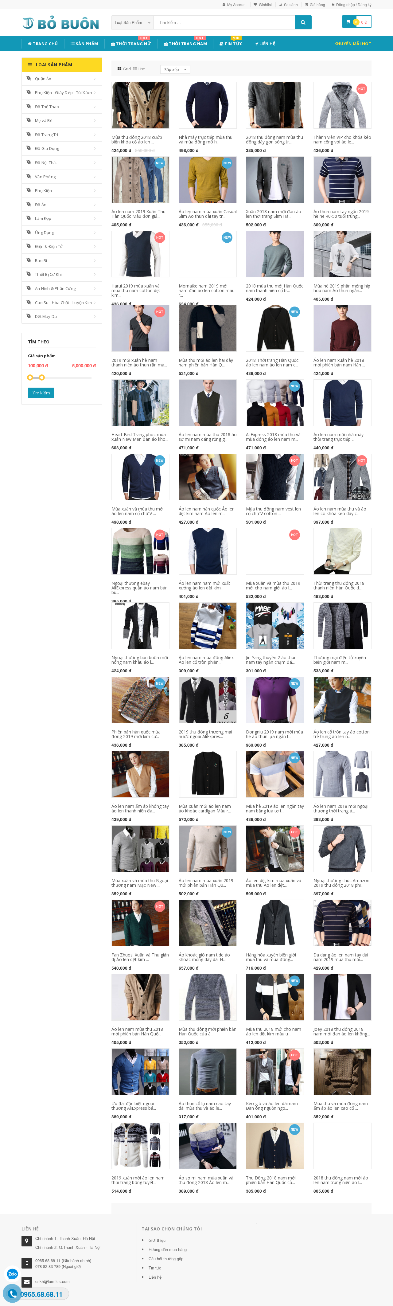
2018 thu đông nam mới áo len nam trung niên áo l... (340, 1180)
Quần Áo (43, 78)
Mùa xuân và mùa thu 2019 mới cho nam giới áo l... (273, 585)
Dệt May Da (46, 316)
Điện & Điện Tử (49, 246)
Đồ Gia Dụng (47, 148)
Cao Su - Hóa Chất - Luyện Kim (63, 302)
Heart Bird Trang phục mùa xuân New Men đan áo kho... (139, 437)
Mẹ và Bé (44, 120)
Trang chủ (45, 43)
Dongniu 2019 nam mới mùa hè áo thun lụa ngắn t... (274, 734)
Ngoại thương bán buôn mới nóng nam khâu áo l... (139, 660)
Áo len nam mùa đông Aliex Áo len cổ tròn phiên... (206, 660)
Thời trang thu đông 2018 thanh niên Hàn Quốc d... (338, 585)
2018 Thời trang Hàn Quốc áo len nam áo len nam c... (272, 362)
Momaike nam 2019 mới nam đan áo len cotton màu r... (207, 290)
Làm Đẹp (43, 218)
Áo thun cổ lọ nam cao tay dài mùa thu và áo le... (205, 1106)
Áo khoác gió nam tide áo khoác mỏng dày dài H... (204, 957)
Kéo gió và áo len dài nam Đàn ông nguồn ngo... (272, 1106)
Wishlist (265, 4)
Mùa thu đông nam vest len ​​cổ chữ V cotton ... (274, 511)
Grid (127, 69)
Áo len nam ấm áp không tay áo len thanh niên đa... (140, 808)
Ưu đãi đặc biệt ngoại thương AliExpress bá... (133, 1106)
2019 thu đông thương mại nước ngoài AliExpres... (205, 734)
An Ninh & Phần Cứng (55, 288)
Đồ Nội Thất (46, 162)
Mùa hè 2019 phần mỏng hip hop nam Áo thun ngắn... (341, 288)
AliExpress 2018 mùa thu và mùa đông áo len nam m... (273, 437)
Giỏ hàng (317, 4)
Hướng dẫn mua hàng (168, 1249)
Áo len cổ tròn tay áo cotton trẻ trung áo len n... (341, 734)
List (141, 69)
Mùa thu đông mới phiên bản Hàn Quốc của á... (207, 1031)
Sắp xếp (172, 69)
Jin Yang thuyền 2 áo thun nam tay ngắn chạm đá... (271, 660)
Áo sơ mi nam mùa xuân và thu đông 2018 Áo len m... (206, 1180)
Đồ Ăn (40, 204)
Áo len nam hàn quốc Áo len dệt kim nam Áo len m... (207, 511)
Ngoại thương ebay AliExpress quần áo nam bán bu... (139, 588)
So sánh (291, 4)
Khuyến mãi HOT (353, 43)
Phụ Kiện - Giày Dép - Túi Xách (63, 92)
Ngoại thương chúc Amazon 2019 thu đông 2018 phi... (341, 883)
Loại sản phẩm (129, 22)
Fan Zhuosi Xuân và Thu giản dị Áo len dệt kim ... (140, 957)
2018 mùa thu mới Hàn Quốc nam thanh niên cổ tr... (274, 288)
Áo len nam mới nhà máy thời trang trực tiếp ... (338, 437)
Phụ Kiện (43, 190)
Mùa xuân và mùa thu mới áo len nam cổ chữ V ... (137, 511)
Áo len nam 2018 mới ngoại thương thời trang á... (340, 808)
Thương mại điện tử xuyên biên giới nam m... (339, 660)
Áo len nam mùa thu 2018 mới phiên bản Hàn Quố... (137, 1031)
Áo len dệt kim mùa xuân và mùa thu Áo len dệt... (273, 883)
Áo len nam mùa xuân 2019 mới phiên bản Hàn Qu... (206, 883)
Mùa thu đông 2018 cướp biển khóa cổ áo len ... (136, 139)
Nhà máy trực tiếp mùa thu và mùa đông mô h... (205, 139)
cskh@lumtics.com (52, 1281)
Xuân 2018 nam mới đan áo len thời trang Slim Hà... (273, 214)
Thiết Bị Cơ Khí (48, 274)
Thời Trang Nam (187, 42)
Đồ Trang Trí (46, 134)
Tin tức (233, 42)
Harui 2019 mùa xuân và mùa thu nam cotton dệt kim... (135, 290)
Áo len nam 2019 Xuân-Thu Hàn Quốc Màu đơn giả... (138, 214)
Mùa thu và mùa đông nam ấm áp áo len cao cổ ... (340, 1106)
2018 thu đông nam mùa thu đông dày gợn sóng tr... (274, 139)
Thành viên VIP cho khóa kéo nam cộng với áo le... (342, 139)
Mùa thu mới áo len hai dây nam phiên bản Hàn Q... (206, 362)
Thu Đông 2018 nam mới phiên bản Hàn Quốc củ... (271, 1180)
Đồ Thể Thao (47, 106)
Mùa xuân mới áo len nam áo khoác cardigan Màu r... (205, 808)
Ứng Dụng (44, 232)
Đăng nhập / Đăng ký (354, 4)
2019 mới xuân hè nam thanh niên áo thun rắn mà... (139, 362)
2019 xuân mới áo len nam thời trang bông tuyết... (138, 1180)
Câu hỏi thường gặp (166, 1258)
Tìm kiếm (41, 392)
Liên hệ (266, 43)
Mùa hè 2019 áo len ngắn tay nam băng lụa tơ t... (275, 808)
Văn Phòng (45, 176)
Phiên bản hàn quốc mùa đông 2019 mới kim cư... (136, 734)
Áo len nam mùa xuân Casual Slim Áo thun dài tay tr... (208, 214)
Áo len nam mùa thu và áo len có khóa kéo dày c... (339, 511)
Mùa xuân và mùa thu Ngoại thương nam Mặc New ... (139, 883)
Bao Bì (41, 260)
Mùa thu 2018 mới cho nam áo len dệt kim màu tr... (273, 1031)
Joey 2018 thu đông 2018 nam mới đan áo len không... (341, 1031)
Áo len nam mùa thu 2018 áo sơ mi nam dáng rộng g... (208, 437)
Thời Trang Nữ (133, 42)
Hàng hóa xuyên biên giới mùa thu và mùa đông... (271, 957)
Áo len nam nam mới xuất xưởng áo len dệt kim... (204, 585)
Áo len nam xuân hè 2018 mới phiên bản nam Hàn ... (339, 362)
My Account (237, 4)
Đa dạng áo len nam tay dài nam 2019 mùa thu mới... (340, 957)
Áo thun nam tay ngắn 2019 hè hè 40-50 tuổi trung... (341, 214)
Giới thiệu (157, 1240)
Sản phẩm (86, 43)
